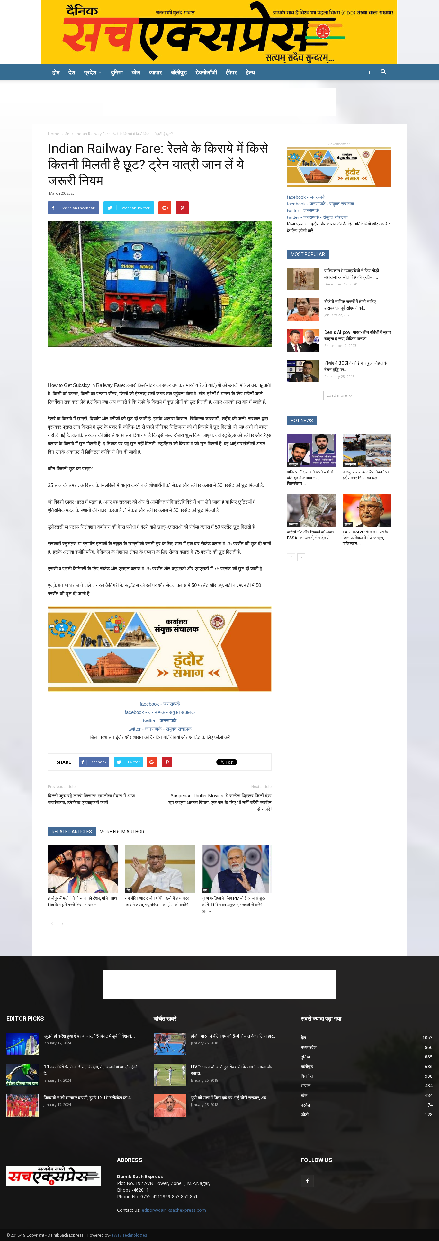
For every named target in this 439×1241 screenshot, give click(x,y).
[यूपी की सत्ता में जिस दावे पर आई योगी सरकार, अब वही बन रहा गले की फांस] (170, 1105)
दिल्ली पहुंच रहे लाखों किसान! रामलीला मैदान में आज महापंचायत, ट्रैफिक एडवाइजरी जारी (91, 799)
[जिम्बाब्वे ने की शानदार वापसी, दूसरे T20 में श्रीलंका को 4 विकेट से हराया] (22, 1105)
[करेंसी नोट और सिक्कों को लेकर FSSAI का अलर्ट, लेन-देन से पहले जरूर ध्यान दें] (311, 510)
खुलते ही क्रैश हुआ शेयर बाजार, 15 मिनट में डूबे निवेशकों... (89, 1036)
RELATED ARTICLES (72, 831)
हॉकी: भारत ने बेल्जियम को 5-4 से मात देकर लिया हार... (234, 1036)
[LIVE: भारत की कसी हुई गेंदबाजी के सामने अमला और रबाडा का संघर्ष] (170, 1075)
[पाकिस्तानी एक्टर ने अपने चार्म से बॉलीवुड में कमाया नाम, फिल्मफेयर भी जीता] (311, 450)
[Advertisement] (219, 102)
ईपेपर (231, 72)
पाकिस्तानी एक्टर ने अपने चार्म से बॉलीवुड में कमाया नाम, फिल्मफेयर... (310, 478)
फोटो (305, 1114)
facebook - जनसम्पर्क (160, 704)
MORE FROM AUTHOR (122, 831)
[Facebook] (369, 72)
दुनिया (117, 72)
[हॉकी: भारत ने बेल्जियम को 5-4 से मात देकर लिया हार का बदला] (170, 1044)
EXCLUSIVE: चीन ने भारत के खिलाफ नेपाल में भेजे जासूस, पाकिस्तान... (365, 538)
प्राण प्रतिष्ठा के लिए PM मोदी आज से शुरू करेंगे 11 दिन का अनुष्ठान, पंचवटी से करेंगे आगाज (233, 905)
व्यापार (155, 72)
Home (53, 134)
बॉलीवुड (179, 72)
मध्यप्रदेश (350, 464)
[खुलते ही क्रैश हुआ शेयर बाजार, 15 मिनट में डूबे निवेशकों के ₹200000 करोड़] (22, 1044)
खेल (136, 72)
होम (55, 72)
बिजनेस (293, 524)
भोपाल (305, 1086)
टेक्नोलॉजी (206, 72)
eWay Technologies (129, 1235)
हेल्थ (250, 72)
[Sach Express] (219, 32)
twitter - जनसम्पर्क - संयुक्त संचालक (160, 729)
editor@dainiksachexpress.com (174, 1210)
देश (71, 72)
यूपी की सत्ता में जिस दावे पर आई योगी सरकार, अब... (230, 1097)
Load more (337, 395)
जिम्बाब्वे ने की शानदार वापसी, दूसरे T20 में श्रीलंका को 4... (89, 1097)
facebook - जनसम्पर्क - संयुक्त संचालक (160, 712)
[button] (383, 73)
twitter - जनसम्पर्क (159, 720)
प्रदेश (90, 72)
